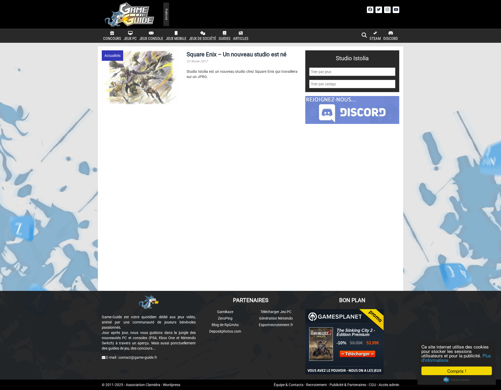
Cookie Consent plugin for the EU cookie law (457, 380)
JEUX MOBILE (176, 38)
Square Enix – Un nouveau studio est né (237, 54)
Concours (112, 38)
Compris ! (456, 371)
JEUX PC (130, 38)
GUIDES (224, 38)
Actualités (112, 55)
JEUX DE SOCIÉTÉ (202, 38)
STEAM (375, 38)
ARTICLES (240, 38)
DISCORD (390, 38)
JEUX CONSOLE (151, 38)
